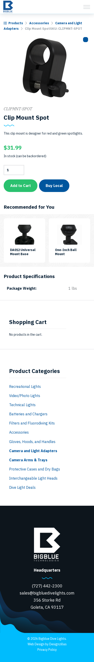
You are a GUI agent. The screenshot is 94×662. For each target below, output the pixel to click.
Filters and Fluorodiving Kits (32, 423)
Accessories (39, 23)
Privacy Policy (47, 650)
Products (15, 23)
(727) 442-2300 (47, 586)
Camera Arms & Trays (28, 460)
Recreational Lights (25, 386)
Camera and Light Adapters (33, 451)
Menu (86, 7)
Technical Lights (22, 405)
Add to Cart (20, 185)
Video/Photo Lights (24, 395)
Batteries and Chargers (28, 414)
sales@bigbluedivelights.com (47, 593)
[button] (85, 39)
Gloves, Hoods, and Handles (32, 441)
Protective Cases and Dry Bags (34, 469)
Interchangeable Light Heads (33, 478)
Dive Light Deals (22, 487)
